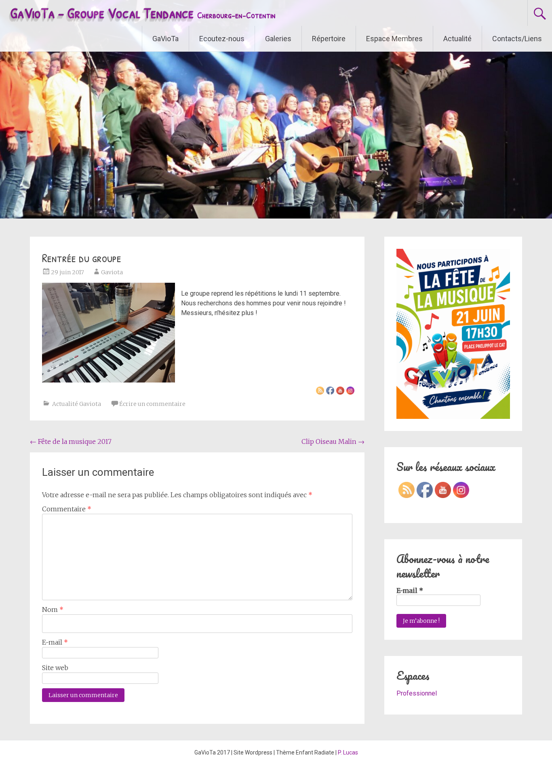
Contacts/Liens (517, 38)
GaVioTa (165, 38)
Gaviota (112, 272)
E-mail (55, 642)
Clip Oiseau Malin (332, 441)
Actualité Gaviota (76, 404)
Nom (52, 609)
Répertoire (329, 38)
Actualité (457, 38)
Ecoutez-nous (221, 38)
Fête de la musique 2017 (71, 441)
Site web (55, 668)
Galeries (278, 38)
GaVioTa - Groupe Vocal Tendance (143, 13)
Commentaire (66, 509)
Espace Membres (394, 38)
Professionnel (416, 693)
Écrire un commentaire (152, 404)
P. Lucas (348, 752)
